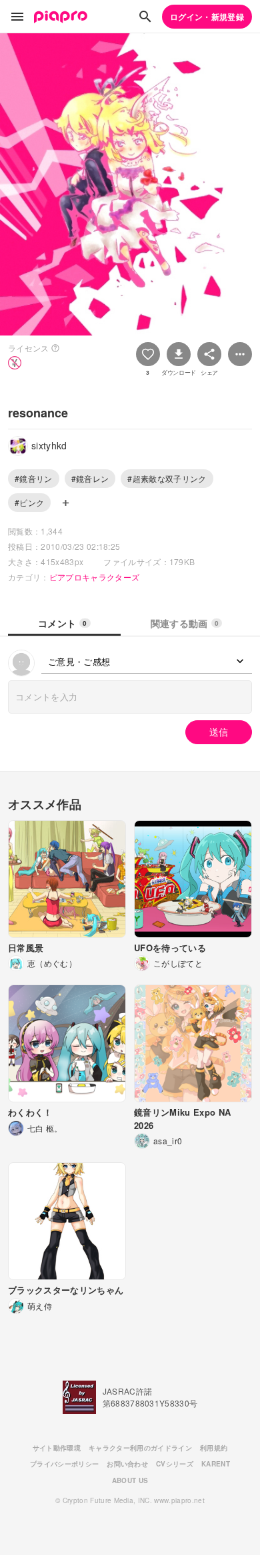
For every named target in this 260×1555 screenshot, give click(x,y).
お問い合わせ (127, 1463)
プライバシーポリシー (64, 1463)
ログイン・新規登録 (207, 17)
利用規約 (213, 1447)
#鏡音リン (34, 478)
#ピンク (29, 502)
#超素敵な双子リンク (166, 478)
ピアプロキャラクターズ (94, 576)
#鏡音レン (90, 478)
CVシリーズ (174, 1463)
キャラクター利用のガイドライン (140, 1447)
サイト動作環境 (57, 1447)
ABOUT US (130, 1480)
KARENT (215, 1463)
